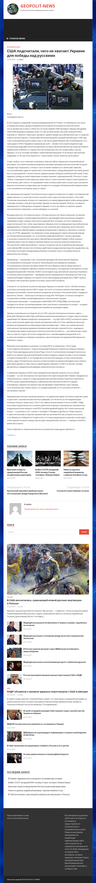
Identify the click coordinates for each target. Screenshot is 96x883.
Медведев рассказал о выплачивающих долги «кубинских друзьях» (54, 662)
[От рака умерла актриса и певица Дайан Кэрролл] (14, 762)
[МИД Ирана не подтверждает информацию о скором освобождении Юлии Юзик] (14, 741)
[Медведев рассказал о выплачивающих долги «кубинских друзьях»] (14, 670)
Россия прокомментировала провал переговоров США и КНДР (52, 675)
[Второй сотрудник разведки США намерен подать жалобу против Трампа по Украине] (14, 719)
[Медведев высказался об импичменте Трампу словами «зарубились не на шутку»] (14, 631)
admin (21, 59)
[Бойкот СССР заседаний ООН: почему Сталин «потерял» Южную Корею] (48, 467)
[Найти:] (48, 532)
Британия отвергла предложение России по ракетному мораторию (19, 472)
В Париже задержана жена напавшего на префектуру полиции (35, 778)
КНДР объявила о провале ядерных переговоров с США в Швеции (47, 691)
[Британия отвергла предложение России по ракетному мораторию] (19, 467)
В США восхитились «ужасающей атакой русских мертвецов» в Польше (39, 794)
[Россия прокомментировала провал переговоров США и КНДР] (14, 683)
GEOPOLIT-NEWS (37, 6)
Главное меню (17, 38)
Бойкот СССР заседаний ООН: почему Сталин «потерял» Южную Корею (47, 472)
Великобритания (13, 47)
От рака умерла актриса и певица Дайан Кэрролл (45, 754)
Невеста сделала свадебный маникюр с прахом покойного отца (75, 472)
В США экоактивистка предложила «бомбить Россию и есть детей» (38, 746)
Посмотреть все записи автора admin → (42, 509)
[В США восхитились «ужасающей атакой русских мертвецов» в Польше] (48, 595)
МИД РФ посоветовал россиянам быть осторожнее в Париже (35, 724)
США (8, 688)
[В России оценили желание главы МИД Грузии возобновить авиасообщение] (14, 657)
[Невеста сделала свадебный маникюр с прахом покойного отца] (76, 467)
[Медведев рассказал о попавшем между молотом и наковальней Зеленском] (14, 644)
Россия (10, 597)
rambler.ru (11, 435)
